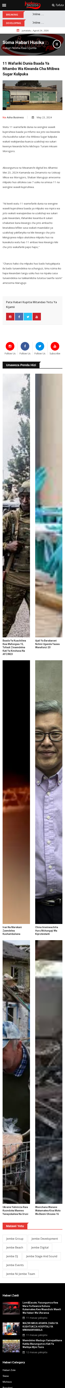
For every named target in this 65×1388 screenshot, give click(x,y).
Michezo (7, 1381)
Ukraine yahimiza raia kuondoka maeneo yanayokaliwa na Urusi (15, 1210)
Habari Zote (9, 1370)
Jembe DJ (12, 1256)
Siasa (6, 1376)
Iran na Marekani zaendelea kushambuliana (12, 930)
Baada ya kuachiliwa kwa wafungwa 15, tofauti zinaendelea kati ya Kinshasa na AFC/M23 (14, 647)
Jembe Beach (14, 1247)
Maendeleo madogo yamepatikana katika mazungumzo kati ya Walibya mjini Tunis (42, 1344)
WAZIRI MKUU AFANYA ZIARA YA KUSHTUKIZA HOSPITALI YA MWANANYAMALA (40, 1326)
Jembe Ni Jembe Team (20, 1274)
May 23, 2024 (44, 117)
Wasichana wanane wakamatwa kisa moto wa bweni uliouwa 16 (48, 1210)
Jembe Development (45, 1239)
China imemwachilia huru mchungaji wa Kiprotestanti (46, 930)
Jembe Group (14, 1239)
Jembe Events (15, 1265)
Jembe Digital (40, 1247)
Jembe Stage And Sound (41, 1256)
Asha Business (13, 117)
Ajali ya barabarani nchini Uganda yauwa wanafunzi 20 (47, 644)
